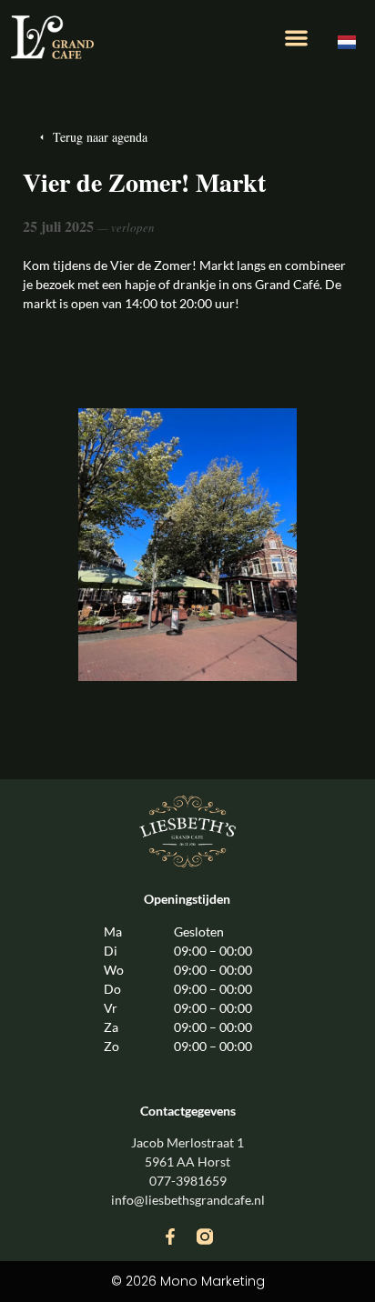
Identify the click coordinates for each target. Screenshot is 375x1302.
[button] (297, 37)
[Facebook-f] (170, 1236)
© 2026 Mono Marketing (188, 1281)
